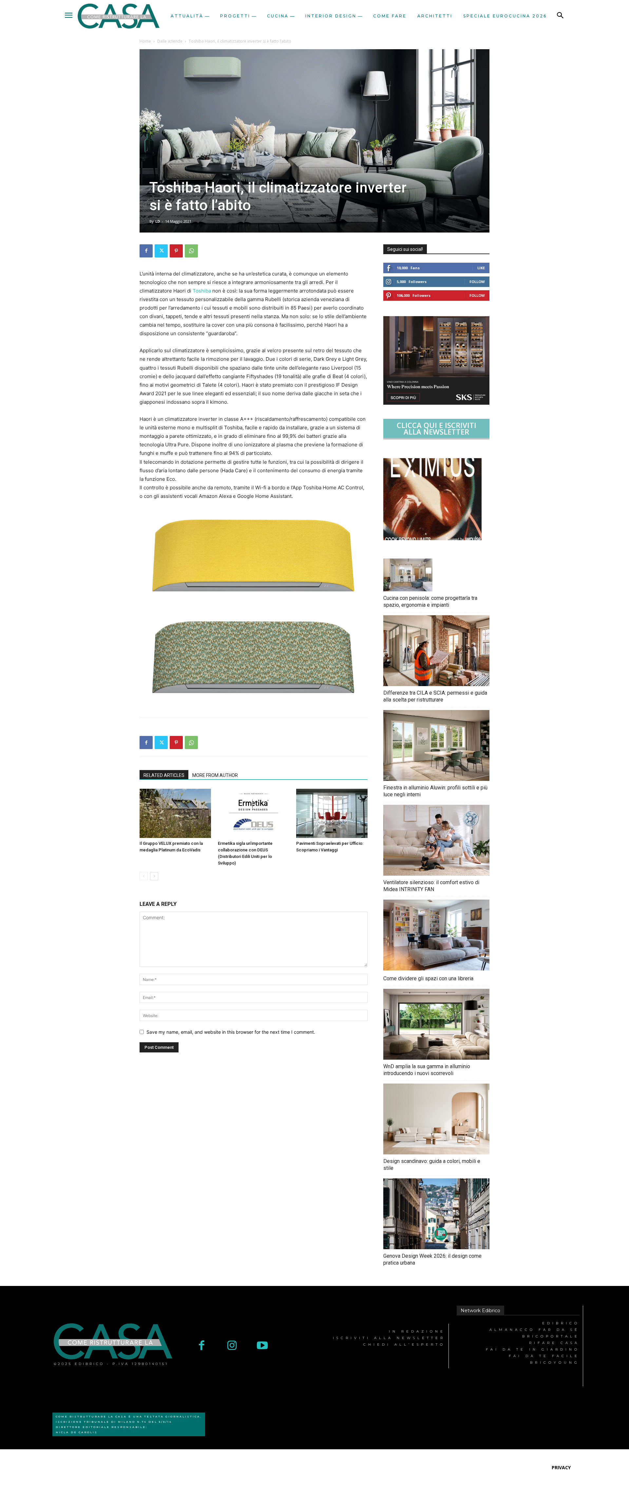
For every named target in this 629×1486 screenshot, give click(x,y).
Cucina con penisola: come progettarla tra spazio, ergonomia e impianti (430, 601)
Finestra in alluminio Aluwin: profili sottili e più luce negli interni (435, 791)
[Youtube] (262, 1346)
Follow (477, 281)
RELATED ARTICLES (163, 775)
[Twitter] (161, 250)
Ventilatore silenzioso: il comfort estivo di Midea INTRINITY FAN (431, 885)
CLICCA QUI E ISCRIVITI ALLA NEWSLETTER (436, 428)
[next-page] (154, 876)
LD (157, 221)
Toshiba (202, 291)
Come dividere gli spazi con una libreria (428, 978)
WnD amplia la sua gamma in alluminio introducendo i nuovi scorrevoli (426, 1069)
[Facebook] (146, 250)
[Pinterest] (176, 250)
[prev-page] (144, 876)
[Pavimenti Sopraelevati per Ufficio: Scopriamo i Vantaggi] (332, 813)
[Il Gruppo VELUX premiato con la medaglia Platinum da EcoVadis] (175, 813)
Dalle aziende (169, 41)
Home (145, 41)
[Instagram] (232, 1346)
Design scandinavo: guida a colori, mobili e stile (431, 1164)
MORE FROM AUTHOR (215, 775)
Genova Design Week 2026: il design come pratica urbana (432, 1259)
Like (481, 267)
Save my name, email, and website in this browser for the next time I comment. (230, 1032)
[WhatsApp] (191, 250)
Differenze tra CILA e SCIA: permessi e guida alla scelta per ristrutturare (435, 696)
